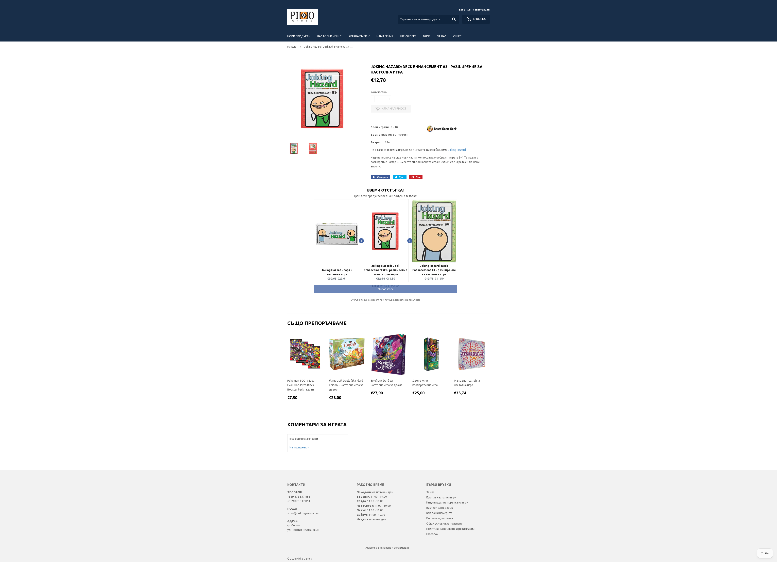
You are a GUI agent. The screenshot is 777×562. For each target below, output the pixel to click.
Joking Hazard (457, 149)
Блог (426, 36)
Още (456, 36)
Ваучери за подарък (439, 507)
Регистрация (481, 9)
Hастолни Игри (328, 36)
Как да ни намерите (439, 513)
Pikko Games (304, 558)
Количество (379, 92)
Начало (291, 46)
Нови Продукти (298, 36)
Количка (479, 19)
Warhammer (358, 36)
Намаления (385, 36)
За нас (442, 36)
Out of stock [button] (385, 293)
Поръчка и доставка (439, 518)
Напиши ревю (299, 447)
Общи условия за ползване (444, 523)
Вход (462, 9)
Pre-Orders (408, 36)
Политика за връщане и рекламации (450, 528)
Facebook (432, 534)
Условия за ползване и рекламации (387, 547)
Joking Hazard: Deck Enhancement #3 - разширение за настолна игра (385, 270)
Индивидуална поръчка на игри (447, 502)
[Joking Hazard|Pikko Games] (442, 132)
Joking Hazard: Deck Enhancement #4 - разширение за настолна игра (434, 270)
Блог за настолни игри (441, 497)
